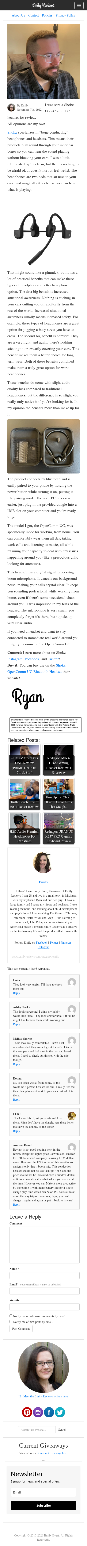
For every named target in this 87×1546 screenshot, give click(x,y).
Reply (16, 993)
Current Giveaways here (52, 1453)
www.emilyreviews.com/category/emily (35, 956)
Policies (47, 15)
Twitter (53, 658)
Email (13, 1284)
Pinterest (66, 942)
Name (13, 1269)
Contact (33, 15)
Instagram (15, 658)
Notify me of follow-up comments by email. (39, 1316)
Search (62, 1429)
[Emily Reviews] (43, 5)
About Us (18, 15)
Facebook (32, 658)
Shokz (12, 132)
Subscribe (44, 1505)
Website (14, 1300)
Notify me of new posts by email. (33, 1322)
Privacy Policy (65, 15)
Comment (16, 1223)
